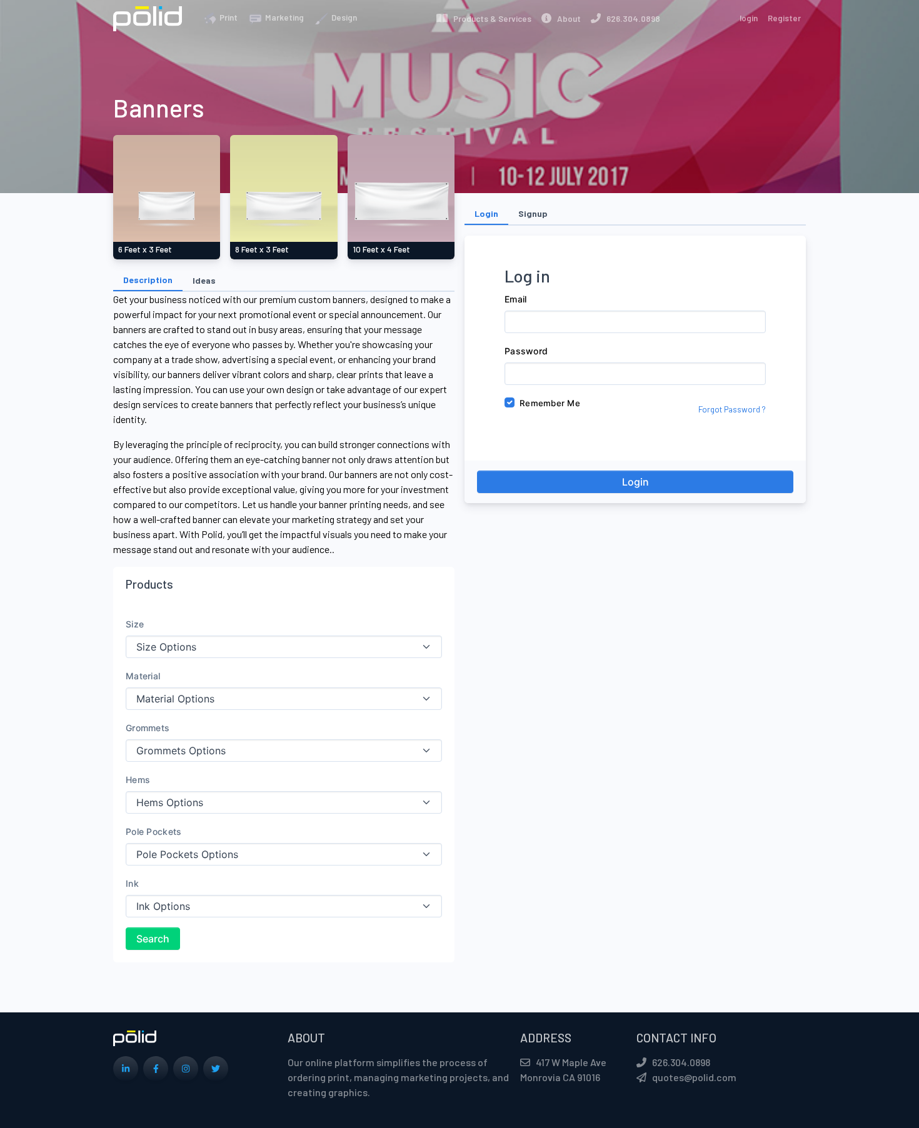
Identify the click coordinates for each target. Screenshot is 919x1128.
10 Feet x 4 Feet (381, 249)
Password (526, 351)
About (566, 19)
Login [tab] (486, 213)
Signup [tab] (533, 213)
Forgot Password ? (732, 409)
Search (152, 938)
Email (515, 299)
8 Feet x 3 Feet (262, 249)
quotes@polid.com (694, 1077)
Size (135, 624)
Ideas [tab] (204, 280)
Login (635, 482)
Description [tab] (148, 279)
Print (228, 17)
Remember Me (550, 403)
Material (143, 676)
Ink (132, 883)
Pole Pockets (153, 831)
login (749, 18)
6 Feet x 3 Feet (145, 249)
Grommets (147, 727)
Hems (138, 779)
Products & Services (489, 19)
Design (343, 17)
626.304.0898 (630, 19)
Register (784, 18)
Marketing (283, 17)
